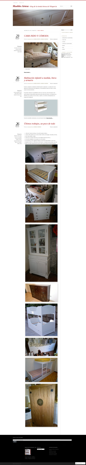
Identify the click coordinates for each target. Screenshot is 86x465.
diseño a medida (18, 93)
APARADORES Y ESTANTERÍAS (67, 37)
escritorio (20, 139)
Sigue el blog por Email (18, 437)
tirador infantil (20, 51)
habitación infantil (16, 50)
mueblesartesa (30, 39)
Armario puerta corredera (53, 453)
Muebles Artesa (21, 6)
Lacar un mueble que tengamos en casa (54, 449)
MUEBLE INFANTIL (37, 39)
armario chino (19, 135)
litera (21, 96)
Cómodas (63, 41)
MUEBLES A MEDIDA (44, 39)
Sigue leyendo (27, 72)
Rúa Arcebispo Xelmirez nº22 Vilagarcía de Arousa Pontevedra (66, 54)
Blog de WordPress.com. (17, 463)
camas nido (17, 138)
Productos (21, 2)
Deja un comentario (53, 39)
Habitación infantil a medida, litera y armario (40, 79)
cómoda (17, 49)
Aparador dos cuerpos (52, 452)
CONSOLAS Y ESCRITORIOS (67, 43)
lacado (20, 50)
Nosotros (15, 2)
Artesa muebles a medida (67, 32)
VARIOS (63, 49)
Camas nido (64, 39)
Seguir (15, 441)
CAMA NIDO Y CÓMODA (36, 36)
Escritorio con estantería (53, 454)
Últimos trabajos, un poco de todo (39, 123)
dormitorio (19, 49)
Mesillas (63, 45)
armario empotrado (17, 92)
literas (63, 47)
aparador (15, 135)
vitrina (21, 143)
